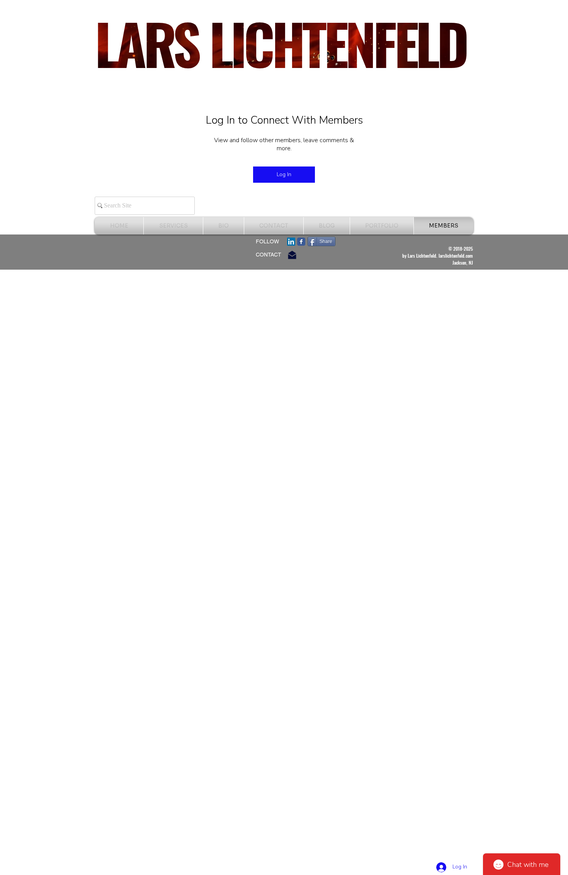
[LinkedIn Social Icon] (291, 242)
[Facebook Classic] (301, 242)
